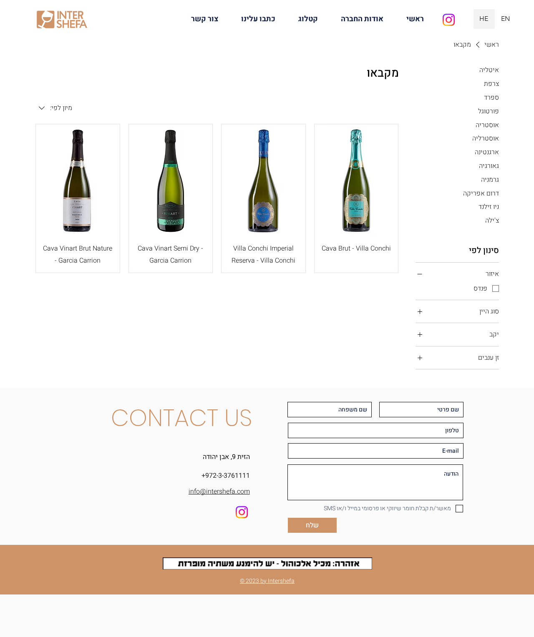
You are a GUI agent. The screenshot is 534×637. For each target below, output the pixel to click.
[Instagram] (449, 20)
